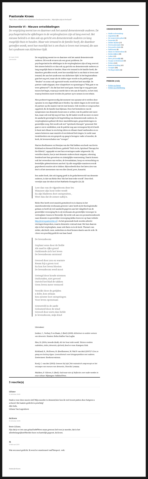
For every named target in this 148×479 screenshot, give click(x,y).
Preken (110, 63)
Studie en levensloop (115, 34)
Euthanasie (112, 49)
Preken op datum (114, 85)
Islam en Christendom (116, 52)
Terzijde (111, 68)
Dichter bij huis (113, 43)
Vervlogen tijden (114, 70)
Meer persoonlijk (114, 59)
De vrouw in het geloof (116, 38)
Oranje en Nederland (115, 61)
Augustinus (112, 36)
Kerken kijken (113, 54)
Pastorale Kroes (21, 16)
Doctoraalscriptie (114, 45)
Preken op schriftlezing (116, 88)
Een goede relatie (114, 47)
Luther (110, 56)
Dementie (12, 59)
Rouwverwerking (114, 65)
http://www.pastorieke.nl (46, 221)
